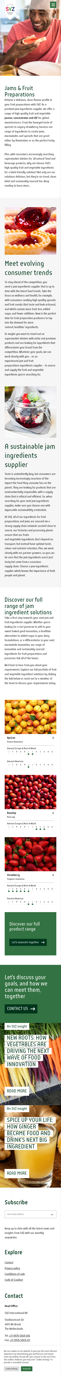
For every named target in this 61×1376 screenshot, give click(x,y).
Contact (9, 1262)
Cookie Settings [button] (12, 1369)
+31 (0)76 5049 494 (19, 1335)
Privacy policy (12, 1268)
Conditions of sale (15, 1274)
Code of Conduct (14, 1279)
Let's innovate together (25, 942)
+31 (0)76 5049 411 (20, 1340)
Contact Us (17, 1008)
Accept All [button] (26, 1369)
